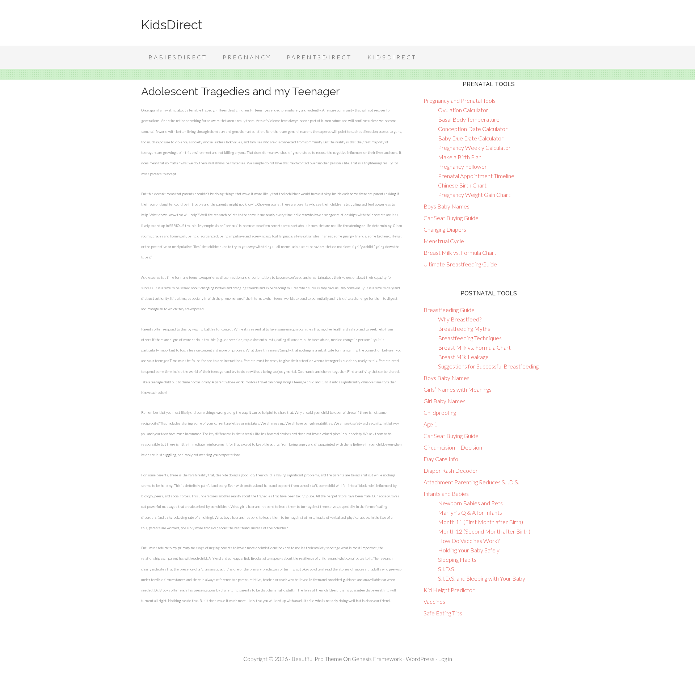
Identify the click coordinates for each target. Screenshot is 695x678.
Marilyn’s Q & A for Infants (470, 512)
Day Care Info (441, 458)
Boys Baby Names (446, 206)
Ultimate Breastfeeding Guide (460, 264)
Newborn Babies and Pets (470, 503)
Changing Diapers (445, 229)
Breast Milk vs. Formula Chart (460, 252)
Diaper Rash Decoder (451, 470)
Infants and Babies (446, 493)
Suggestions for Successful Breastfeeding (488, 366)
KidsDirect (171, 24)
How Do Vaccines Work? (469, 540)
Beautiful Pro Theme (316, 658)
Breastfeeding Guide (449, 309)
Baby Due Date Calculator (471, 138)
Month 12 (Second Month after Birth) (484, 531)
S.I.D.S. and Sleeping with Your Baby (481, 578)
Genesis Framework (377, 658)
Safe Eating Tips (443, 613)
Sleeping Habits (457, 559)
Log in (445, 658)
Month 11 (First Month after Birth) (480, 521)
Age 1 (430, 424)
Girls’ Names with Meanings (458, 389)
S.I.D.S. (446, 568)
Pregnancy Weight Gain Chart (474, 194)
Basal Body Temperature (469, 119)
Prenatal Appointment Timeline (476, 175)
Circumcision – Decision (453, 447)
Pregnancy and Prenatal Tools (460, 100)
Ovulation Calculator (463, 109)
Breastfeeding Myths (464, 328)
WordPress (420, 658)
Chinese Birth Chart (462, 185)
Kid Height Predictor (449, 589)
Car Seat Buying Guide (451, 217)
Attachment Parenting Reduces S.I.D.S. (471, 482)
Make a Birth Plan (459, 156)
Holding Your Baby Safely (469, 550)
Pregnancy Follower (462, 166)
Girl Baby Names (445, 400)
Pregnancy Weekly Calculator (474, 147)
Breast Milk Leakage (463, 356)
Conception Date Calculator (472, 128)
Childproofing (440, 412)
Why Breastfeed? (459, 319)
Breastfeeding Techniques (470, 337)
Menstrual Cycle (444, 240)
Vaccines (434, 601)
